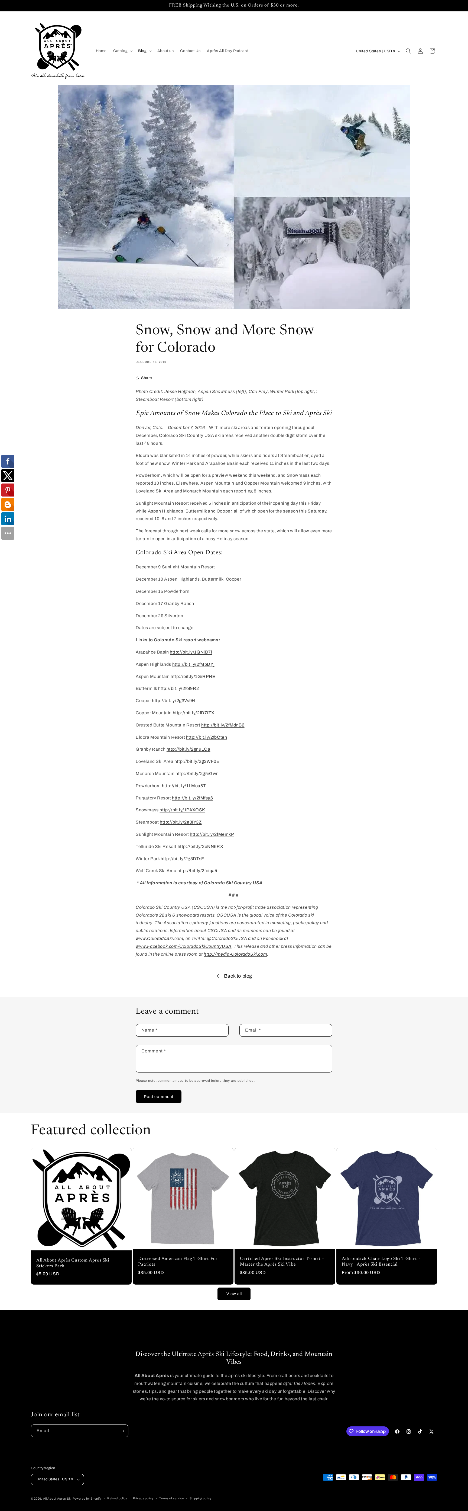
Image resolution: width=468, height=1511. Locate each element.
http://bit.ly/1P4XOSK (182, 810)
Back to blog (238, 976)
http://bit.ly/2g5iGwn (197, 773)
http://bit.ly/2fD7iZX (193, 712)
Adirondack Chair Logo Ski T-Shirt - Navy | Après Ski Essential (381, 1262)
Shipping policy (201, 1498)
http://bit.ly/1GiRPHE (193, 676)
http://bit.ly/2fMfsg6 (192, 798)
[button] (122, 51)
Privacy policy (143, 1498)
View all (234, 1294)
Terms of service (171, 1498)
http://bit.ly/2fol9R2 (178, 688)
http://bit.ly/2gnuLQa (188, 749)
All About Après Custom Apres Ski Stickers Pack (72, 1263)
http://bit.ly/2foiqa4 (197, 870)
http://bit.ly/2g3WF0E (197, 761)
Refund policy (117, 1498)
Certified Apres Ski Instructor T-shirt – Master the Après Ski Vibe (282, 1262)
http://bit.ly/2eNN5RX (200, 846)
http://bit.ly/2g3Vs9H (173, 700)
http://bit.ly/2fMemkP (212, 834)
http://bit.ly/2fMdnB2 (223, 725)
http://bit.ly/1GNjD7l (191, 652)
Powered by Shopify (87, 1498)
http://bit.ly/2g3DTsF (182, 858)
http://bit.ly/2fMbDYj (193, 664)
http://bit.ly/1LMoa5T (184, 785)
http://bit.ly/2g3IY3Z (181, 822)
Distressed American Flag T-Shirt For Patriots (178, 1262)
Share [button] (146, 378)
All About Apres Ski (57, 1498)
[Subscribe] (122, 1430)
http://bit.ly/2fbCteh (206, 737)
